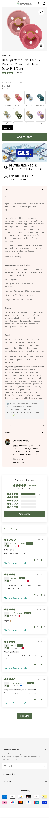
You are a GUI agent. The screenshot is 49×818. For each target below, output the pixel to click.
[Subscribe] (44, 766)
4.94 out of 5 (31, 485)
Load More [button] (24, 715)
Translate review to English (18, 563)
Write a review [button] (24, 514)
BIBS (9, 55)
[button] (44, 3)
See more (7, 128)
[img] (10, 539)
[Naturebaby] (24, 3)
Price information (7, 89)
